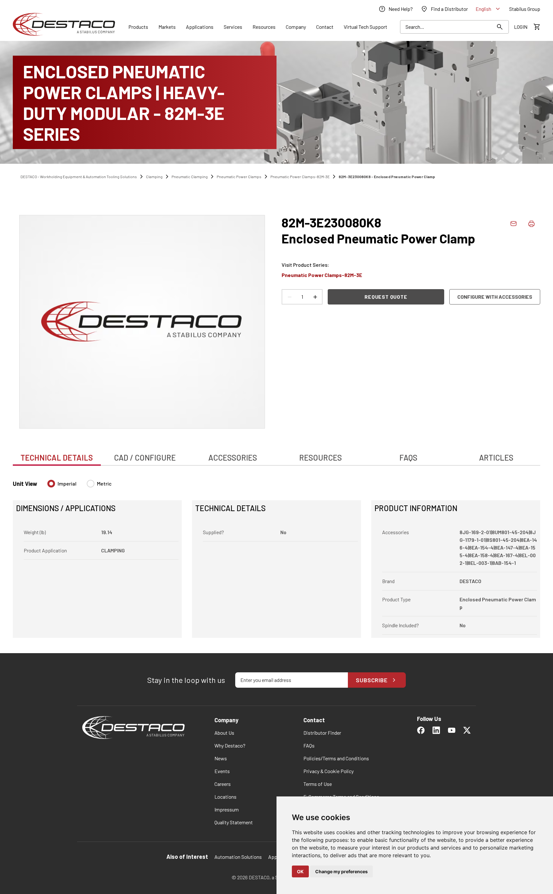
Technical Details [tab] (56, 457)
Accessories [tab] (232, 457)
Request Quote (386, 297)
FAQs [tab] (408, 457)
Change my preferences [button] (341, 871)
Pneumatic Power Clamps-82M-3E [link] (300, 176)
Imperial (67, 483)
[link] (395, 8)
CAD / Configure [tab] (145, 457)
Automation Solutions (238, 857)
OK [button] (300, 871)
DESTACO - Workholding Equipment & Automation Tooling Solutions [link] (78, 176)
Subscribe (372, 680)
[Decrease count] (289, 297)
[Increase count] (315, 297)
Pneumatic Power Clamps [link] (239, 176)
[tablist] (276, 454)
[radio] (51, 483)
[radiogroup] (79, 486)
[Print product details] (531, 223)
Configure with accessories (494, 297)
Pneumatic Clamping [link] (190, 176)
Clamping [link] (154, 176)
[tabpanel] (276, 555)
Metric (104, 483)
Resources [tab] (320, 457)
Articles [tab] (496, 457)
